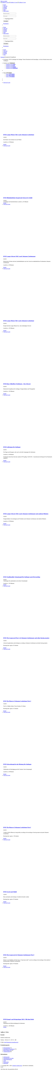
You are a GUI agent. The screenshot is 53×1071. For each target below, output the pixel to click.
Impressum (5, 1063)
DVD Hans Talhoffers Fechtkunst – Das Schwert (17, 384)
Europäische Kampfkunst (8, 1049)
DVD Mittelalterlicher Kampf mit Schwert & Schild (17, 198)
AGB (4, 1060)
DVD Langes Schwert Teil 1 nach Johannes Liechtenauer (19, 256)
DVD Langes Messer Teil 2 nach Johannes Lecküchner (18, 134)
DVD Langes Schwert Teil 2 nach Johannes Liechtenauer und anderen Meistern (25, 513)
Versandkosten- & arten (8, 1058)
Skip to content (4, 1)
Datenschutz (6, 1062)
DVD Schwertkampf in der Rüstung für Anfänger (17, 764)
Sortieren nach (10, 64)
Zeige (10, 74)
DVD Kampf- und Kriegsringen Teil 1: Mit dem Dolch (18, 1019)
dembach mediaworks (17, 1065)
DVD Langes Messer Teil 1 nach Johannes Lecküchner (18, 320)
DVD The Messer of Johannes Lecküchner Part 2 (17, 701)
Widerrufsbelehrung (7, 1059)
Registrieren (6, 23)
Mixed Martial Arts (7, 1050)
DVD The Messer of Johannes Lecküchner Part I (17, 827)
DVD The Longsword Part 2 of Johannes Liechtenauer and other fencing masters (26, 638)
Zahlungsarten (6, 1057)
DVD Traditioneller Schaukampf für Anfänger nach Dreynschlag (21, 577)
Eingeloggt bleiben (9, 18)
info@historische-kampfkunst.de (11, 1042)
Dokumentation (6, 1047)
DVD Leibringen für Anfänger (11, 447)
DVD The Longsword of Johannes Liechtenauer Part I (18, 955)
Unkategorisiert (6, 1051)
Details (4, 144)
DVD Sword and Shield (10, 892)
